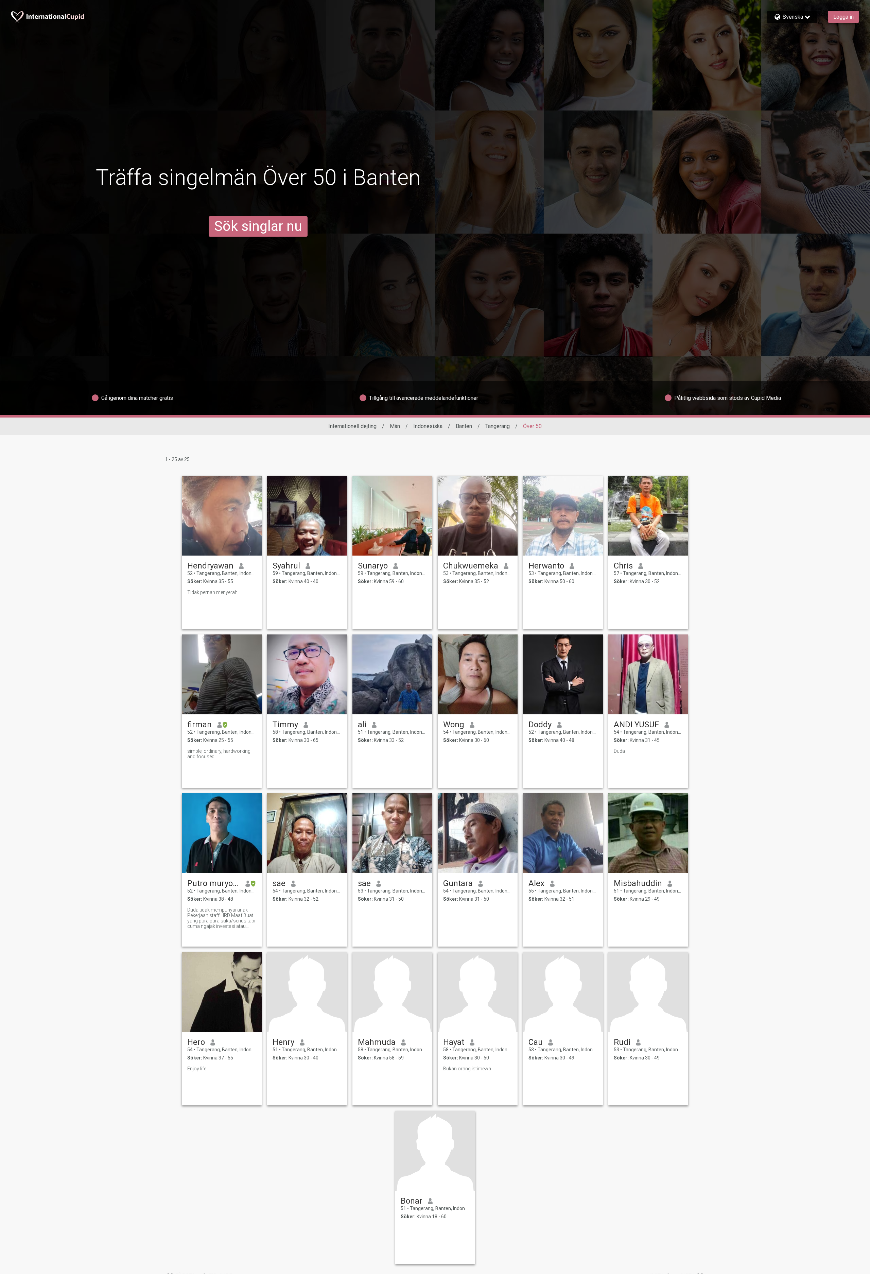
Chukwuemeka (470, 566)
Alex (536, 883)
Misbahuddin (638, 883)
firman (199, 724)
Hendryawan (210, 566)
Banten (464, 426)
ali (362, 724)
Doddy (540, 724)
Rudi (622, 1042)
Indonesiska (427, 426)
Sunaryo (373, 566)
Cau (535, 1042)
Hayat (453, 1042)
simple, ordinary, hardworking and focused (218, 753)
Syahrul (286, 566)
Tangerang (497, 426)
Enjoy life (196, 1068)
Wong (453, 724)
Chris (623, 566)
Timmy (285, 724)
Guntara (458, 883)
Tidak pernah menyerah (212, 592)
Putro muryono (213, 883)
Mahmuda (377, 1042)
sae (279, 883)
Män (395, 426)
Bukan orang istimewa (467, 1068)
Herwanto (546, 566)
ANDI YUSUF (636, 724)
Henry (283, 1042)
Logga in (843, 17)
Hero (196, 1042)
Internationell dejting (352, 426)
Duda (619, 751)
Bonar (411, 1201)
